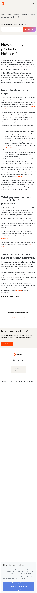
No (24, 317)
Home (3, 15)
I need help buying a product (17, 15)
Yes (15, 317)
